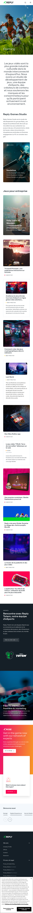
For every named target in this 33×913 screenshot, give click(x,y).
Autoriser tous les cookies (24, 909)
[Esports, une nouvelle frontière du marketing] (16, 695)
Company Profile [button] (7, 846)
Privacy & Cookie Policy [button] (9, 864)
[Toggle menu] (30, 2)
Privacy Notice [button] (9, 866)
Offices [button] (5, 849)
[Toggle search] (25, 2)
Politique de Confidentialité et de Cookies (16, 904)
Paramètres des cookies (8, 909)
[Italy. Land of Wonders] (16, 215)
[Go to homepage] (8, 2)
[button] (16, 482)
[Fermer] (31, 878)
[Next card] (10, 820)
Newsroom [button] (6, 855)
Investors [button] (5, 852)
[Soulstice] (16, 162)
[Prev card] (5, 820)
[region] (16, 895)
